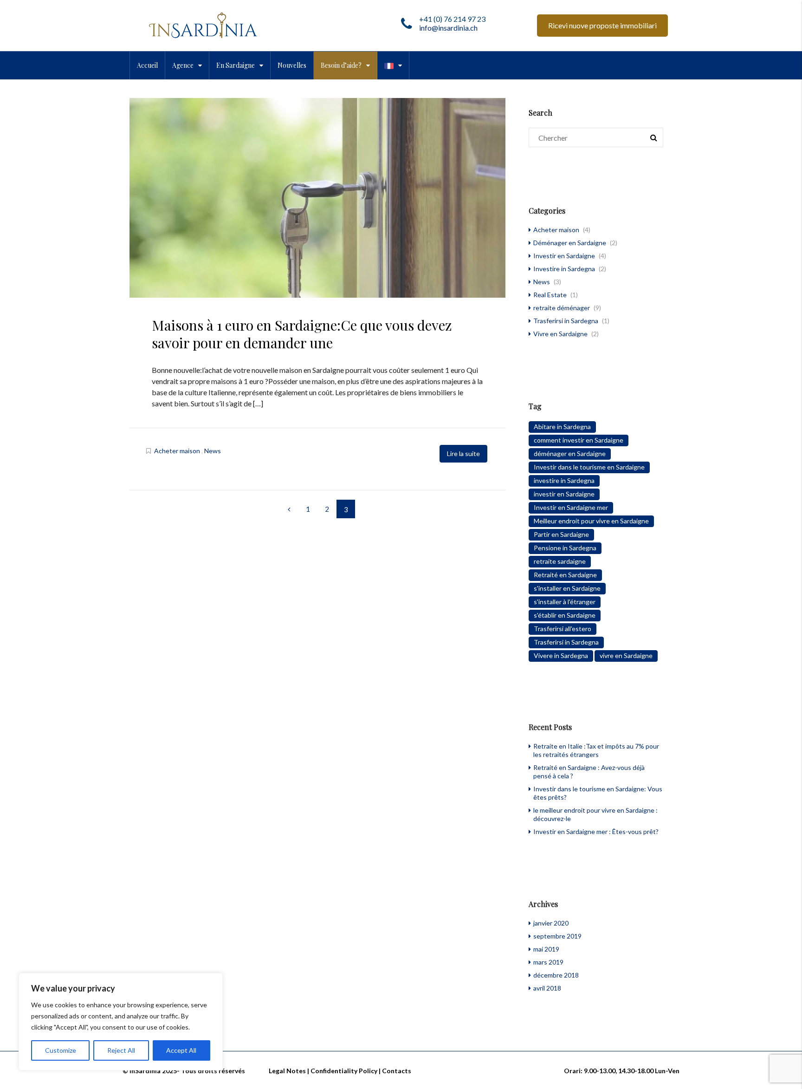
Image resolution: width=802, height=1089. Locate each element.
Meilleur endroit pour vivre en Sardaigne (591, 521)
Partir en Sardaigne (561, 534)
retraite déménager (561, 308)
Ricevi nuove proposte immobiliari (602, 25)
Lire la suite (463, 453)
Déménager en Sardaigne (569, 243)
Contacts (396, 1071)
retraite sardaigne (560, 561)
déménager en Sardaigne (570, 453)
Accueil (147, 65)
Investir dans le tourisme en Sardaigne (589, 467)
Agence (183, 65)
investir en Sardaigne (564, 494)
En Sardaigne (235, 65)
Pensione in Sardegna (565, 548)
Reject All (121, 1050)
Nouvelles (292, 65)
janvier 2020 (551, 923)
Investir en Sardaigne (564, 256)
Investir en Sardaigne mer (571, 507)
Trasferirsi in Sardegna (565, 321)
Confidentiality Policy (343, 1071)
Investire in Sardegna (564, 269)
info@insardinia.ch (448, 27)
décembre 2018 (556, 975)
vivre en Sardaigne (626, 655)
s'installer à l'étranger (564, 602)
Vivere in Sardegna (561, 655)
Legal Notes (287, 1071)
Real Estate (550, 295)
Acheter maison (177, 451)
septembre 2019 (557, 936)
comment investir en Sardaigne (578, 440)
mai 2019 (546, 949)
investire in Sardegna (564, 480)
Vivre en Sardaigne (560, 334)
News (212, 451)
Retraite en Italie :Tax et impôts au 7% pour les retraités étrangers (596, 750)
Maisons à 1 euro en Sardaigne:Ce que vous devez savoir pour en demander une (302, 334)
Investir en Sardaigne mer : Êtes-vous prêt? (596, 831)
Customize (60, 1050)
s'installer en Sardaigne (567, 588)
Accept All (181, 1050)
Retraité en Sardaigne (565, 575)
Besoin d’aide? (341, 65)
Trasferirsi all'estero (562, 629)
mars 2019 (548, 962)
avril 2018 (547, 988)
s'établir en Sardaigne (564, 615)
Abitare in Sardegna (562, 426)
